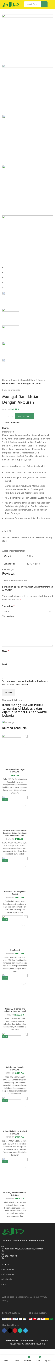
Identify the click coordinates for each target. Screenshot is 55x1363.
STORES (5, 1264)
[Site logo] (11, 4)
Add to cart (24, 416)
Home (5, 380)
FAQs (3, 1284)
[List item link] (27, 1256)
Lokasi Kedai (6, 1279)
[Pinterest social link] (17, 428)
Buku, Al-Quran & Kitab (23, 380)
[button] (23, 742)
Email (5, 664)
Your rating (8, 606)
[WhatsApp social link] (20, 428)
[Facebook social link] (10, 428)
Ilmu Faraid (15, 950)
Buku (40, 380)
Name (5, 651)
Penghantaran (7, 1269)
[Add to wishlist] (23, 737)
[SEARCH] (44, 4)
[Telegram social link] (24, 428)
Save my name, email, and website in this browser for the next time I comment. (25, 683)
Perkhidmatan (7, 1274)
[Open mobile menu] (51, 4)
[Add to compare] (14, 763)
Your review (8, 616)
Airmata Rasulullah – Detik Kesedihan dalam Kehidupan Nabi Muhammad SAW (15, 833)
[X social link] (13, 428)
